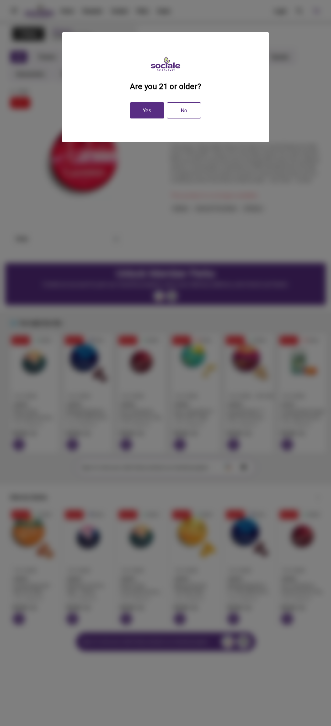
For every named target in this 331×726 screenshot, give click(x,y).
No (184, 110)
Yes (147, 110)
